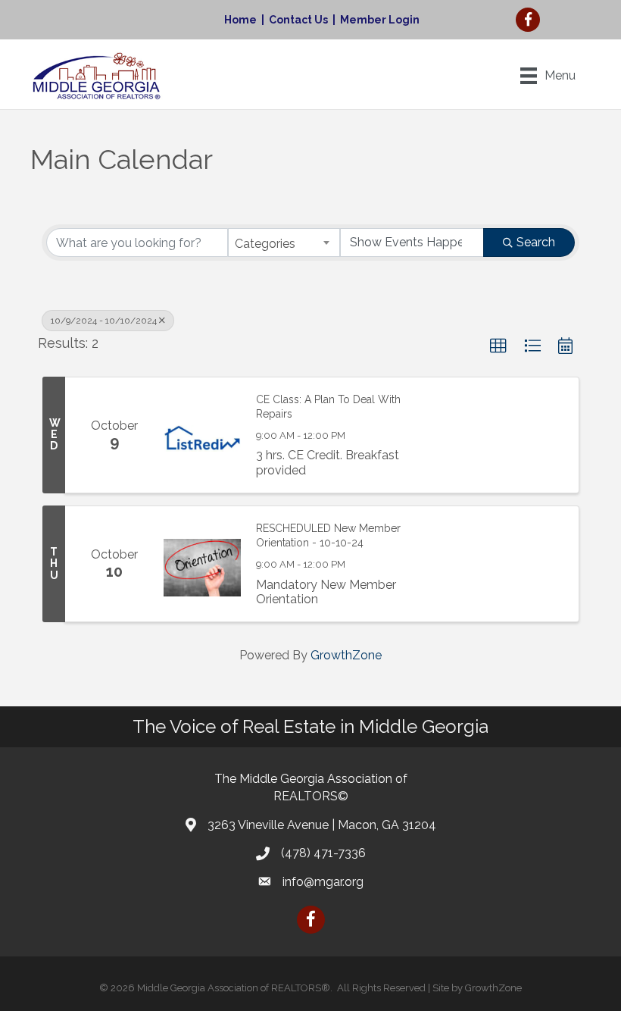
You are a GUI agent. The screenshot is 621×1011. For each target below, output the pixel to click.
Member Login (380, 20)
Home (240, 20)
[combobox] (284, 242)
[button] (498, 346)
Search (535, 242)
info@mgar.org (323, 882)
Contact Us (298, 20)
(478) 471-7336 (323, 853)
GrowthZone (346, 655)
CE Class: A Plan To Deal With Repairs (328, 407)
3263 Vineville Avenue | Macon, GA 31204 (322, 825)
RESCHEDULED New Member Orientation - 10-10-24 (328, 535)
